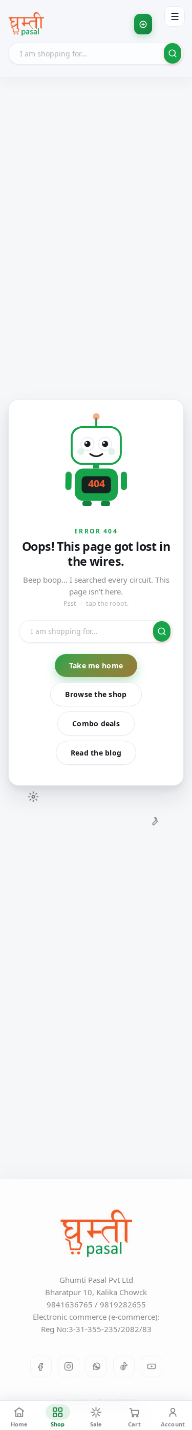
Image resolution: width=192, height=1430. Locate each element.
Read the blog (96, 753)
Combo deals (96, 723)
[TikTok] (124, 1366)
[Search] (172, 53)
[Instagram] (68, 1366)
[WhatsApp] (96, 1366)
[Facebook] (41, 1366)
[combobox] (96, 53)
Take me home (96, 665)
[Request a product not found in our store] (143, 24)
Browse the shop (95, 694)
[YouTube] (151, 1366)
